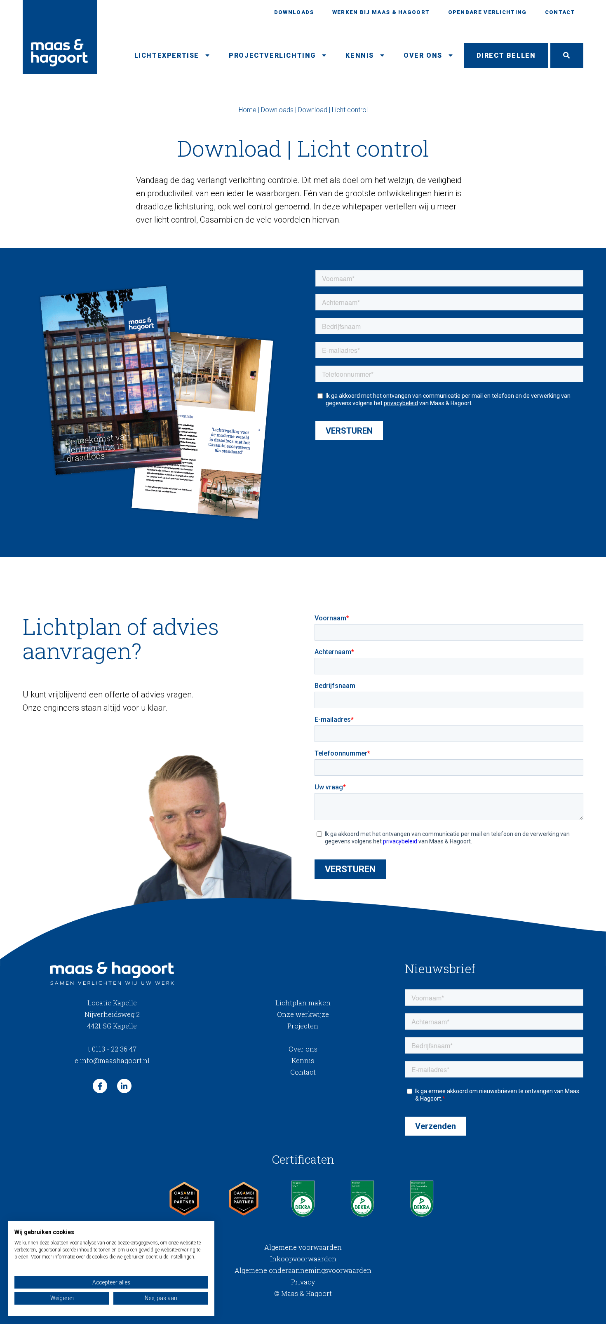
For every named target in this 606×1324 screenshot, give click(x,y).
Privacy (303, 1281)
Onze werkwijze (303, 1014)
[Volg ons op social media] (100, 1086)
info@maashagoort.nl (112, 1060)
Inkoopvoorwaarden (303, 1258)
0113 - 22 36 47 (112, 1049)
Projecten (302, 1025)
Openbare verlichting (487, 12)
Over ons (423, 55)
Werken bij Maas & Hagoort (381, 12)
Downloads (294, 12)
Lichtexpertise (166, 55)
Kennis (359, 55)
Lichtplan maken (303, 1002)
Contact (560, 12)
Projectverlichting (272, 55)
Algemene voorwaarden (303, 1247)
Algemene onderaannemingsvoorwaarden (303, 1270)
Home (247, 110)
